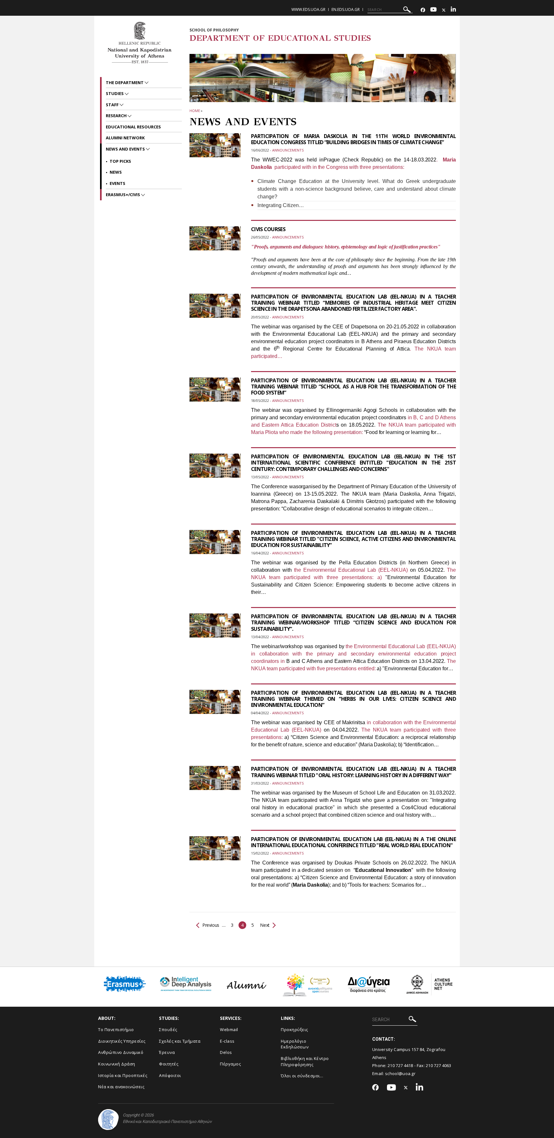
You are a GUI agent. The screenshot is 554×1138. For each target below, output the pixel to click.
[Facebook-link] (423, 10)
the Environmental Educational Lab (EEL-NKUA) (351, 570)
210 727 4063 (438, 1065)
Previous (210, 925)
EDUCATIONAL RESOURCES (133, 127)
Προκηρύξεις (294, 1029)
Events (117, 183)
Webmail (229, 1029)
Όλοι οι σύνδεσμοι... (302, 1076)
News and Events (126, 149)
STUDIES (115, 93)
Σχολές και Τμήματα (179, 1041)
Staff (113, 105)
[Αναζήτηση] (407, 10)
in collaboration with (390, 722)
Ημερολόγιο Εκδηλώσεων (294, 1044)
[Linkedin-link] (453, 10)
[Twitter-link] (444, 10)
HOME (194, 110)
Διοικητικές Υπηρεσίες (122, 1041)
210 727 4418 (400, 1065)
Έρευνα (167, 1052)
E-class (227, 1041)
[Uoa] (108, 1119)
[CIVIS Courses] (215, 242)
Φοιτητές (168, 1064)
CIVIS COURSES (268, 229)
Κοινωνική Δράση (116, 1064)
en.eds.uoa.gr (346, 9)
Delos (226, 1052)
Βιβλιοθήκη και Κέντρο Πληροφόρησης (305, 1061)
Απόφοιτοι (170, 1075)
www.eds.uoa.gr (308, 9)
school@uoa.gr (400, 1073)
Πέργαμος (230, 1064)
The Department (125, 82)
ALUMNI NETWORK (125, 138)
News (116, 172)
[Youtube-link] (433, 10)
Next (264, 925)
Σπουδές (168, 1029)
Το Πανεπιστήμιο (116, 1029)
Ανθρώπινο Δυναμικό (120, 1052)
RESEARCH (117, 115)
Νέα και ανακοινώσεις (121, 1087)
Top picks (120, 161)
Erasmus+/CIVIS (123, 194)
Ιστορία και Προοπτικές (122, 1075)
